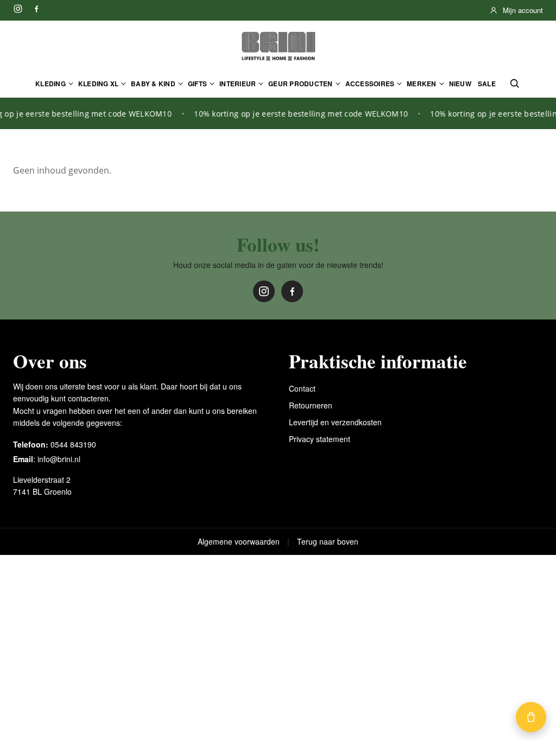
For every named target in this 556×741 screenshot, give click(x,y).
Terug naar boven (327, 541)
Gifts (197, 83)
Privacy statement (319, 438)
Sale (487, 83)
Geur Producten (300, 83)
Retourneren (310, 405)
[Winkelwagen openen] (531, 717)
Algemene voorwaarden (239, 541)
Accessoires (370, 83)
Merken (421, 83)
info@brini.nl (58, 458)
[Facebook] (36, 9)
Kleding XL (98, 83)
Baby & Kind (153, 83)
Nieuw (460, 83)
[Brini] (278, 46)
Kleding (50, 83)
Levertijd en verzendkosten (335, 422)
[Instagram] (18, 9)
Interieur (237, 83)
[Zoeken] (515, 83)
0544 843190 (73, 444)
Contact (302, 388)
